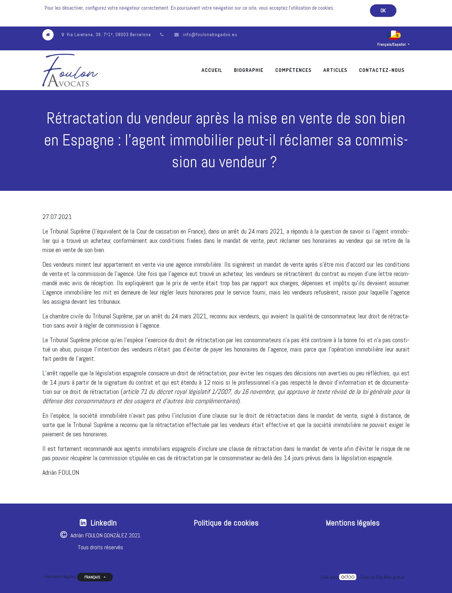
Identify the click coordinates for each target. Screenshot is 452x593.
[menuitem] (211, 70)
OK (383, 10)
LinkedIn (104, 522)
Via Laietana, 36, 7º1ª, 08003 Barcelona (109, 34)
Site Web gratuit (390, 577)
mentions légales (60, 576)
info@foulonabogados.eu (210, 34)
